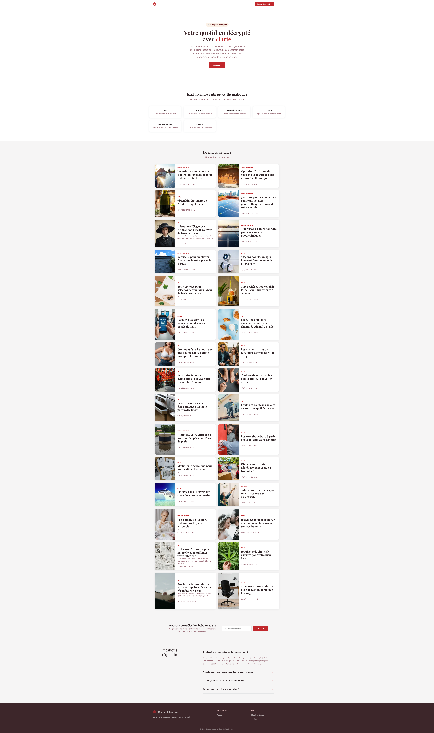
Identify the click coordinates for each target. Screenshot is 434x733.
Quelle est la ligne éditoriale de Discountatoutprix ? (225, 652)
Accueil (219, 715)
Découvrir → (217, 65)
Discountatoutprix (168, 711)
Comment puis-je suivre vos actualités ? (221, 689)
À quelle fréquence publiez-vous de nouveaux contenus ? (229, 672)
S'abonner (260, 628)
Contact (254, 719)
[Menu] (279, 4)
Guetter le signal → (264, 4)
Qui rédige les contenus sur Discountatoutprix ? (224, 680)
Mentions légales (257, 715)
